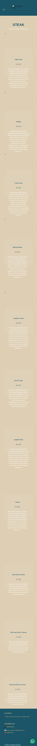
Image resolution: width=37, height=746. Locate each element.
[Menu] (4, 9)
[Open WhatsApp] (32, 741)
